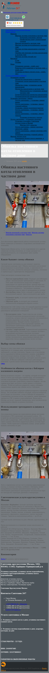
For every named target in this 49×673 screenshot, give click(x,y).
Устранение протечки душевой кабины (29, 134)
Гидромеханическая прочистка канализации (31, 96)
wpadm (24, 161)
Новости (13, 34)
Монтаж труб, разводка (28, 125)
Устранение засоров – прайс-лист (27, 66)
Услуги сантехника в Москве (16, 76)
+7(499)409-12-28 (12, 20)
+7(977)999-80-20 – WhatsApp (16, 604)
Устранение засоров (17, 77)
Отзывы (18, 62)
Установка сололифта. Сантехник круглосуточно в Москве (27, 122)
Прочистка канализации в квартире (28, 79)
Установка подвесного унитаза (31, 117)
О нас (17, 60)
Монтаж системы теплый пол (25, 57)
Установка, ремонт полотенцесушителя (29, 108)
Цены (12, 64)
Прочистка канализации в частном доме (29, 89)
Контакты (13, 58)
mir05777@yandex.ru (13, 610)
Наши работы (10, 32)
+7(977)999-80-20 (15, 18)
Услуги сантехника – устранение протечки (25, 119)
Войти (3, 559)
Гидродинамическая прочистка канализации (31, 95)
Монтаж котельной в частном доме (27, 43)
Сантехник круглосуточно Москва (18, 30)
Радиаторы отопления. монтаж (31, 37)
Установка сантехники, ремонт (21, 98)
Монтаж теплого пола (18, 136)
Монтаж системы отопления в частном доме (31, 36)
